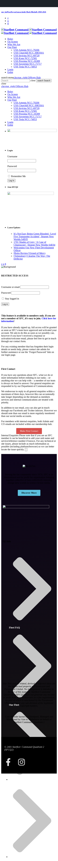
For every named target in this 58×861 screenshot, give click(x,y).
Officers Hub (27, 77)
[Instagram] (21, 762)
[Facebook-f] (8, 762)
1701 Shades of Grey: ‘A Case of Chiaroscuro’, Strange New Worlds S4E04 (34, 243)
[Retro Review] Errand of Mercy (30, 253)
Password (12, 166)
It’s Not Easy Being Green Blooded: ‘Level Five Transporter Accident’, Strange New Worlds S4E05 (35, 236)
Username (12, 156)
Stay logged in (11, 298)
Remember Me (18, 176)
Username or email (10, 287)
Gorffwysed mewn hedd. (23, 12)
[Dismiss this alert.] (26, 449)
